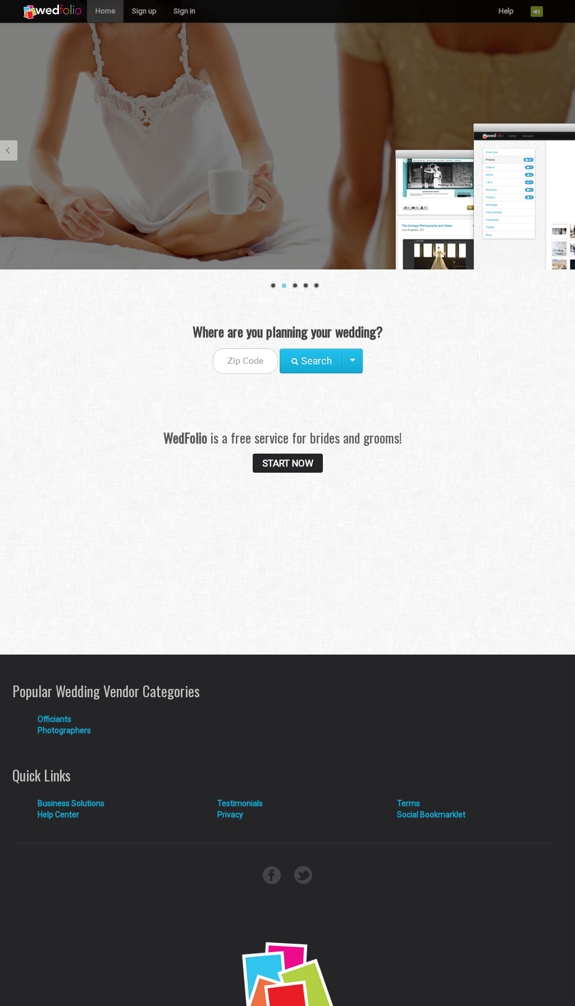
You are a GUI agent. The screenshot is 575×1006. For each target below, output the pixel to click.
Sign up (144, 11)
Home (105, 11)
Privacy (230, 814)
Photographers (64, 730)
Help (506, 11)
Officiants (54, 719)
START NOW (287, 463)
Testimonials (240, 803)
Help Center (58, 814)
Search (315, 361)
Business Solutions (71, 803)
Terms (408, 803)
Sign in (184, 11)
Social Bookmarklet (431, 814)
